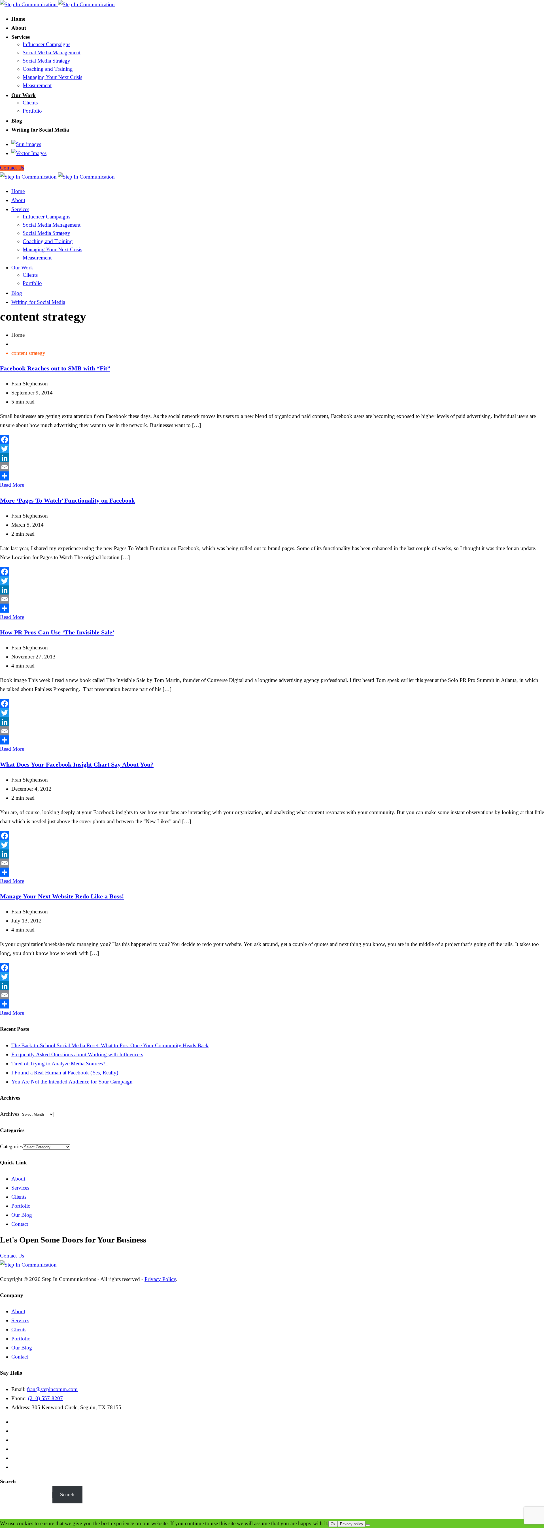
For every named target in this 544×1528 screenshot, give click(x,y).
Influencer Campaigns (46, 44)
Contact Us (12, 1256)
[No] (368, 1525)
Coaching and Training (48, 69)
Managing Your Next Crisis (52, 77)
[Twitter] (272, 448)
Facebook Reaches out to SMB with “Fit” (55, 368)
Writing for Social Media (40, 130)
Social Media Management (51, 52)
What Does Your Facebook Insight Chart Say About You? (77, 764)
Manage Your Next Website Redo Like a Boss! (62, 896)
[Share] (272, 475)
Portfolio (32, 111)
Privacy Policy (160, 1279)
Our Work (23, 95)
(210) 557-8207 (45, 1398)
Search (8, 1481)
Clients (30, 103)
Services (20, 37)
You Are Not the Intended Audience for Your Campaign (72, 1082)
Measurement (37, 85)
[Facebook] (272, 439)
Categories (11, 1146)
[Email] (272, 466)
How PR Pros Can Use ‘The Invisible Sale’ (57, 632)
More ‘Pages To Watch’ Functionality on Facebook (67, 500)
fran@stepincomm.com (52, 1389)
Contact (19, 1224)
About (18, 28)
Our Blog (21, 1215)
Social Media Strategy (46, 61)
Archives (9, 1114)
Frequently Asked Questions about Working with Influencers (77, 1054)
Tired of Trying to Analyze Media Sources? (59, 1063)
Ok (333, 1524)
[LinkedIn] (272, 457)
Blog (16, 121)
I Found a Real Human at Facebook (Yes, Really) (64, 1073)
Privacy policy (351, 1524)
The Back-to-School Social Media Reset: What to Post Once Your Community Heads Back (110, 1045)
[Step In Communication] (57, 4)
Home (18, 19)
